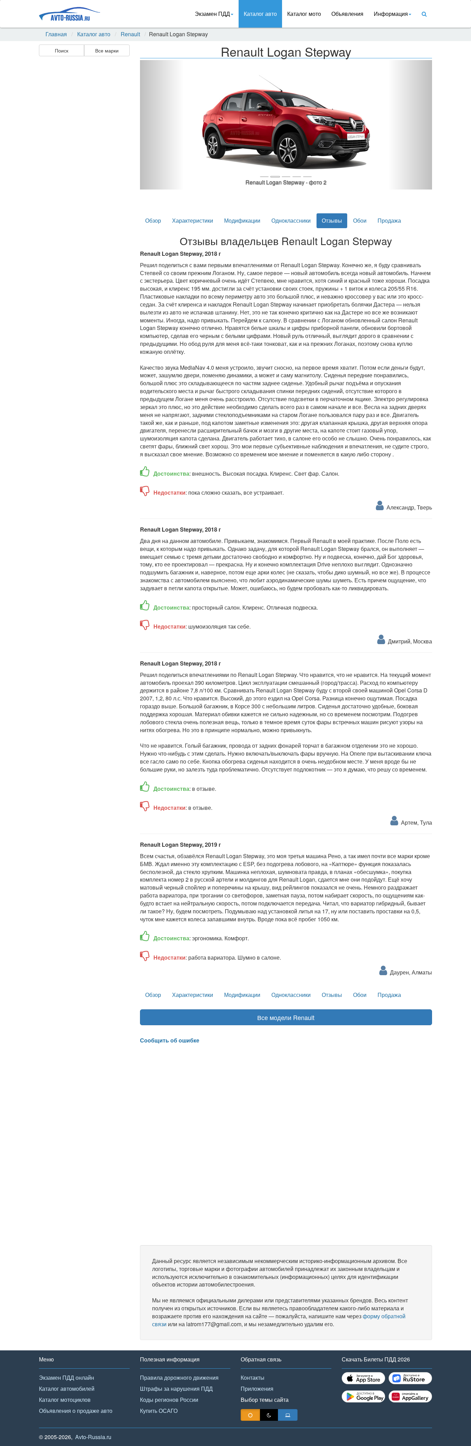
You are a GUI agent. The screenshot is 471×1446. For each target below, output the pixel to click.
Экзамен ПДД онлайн (66, 1377)
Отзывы (332, 220)
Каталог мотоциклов (65, 1400)
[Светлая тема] (250, 1415)
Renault (130, 34)
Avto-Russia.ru (93, 1437)
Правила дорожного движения (179, 1377)
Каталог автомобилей (66, 1388)
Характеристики (192, 220)
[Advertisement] (84, 167)
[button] (162, 125)
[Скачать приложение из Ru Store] (410, 1378)
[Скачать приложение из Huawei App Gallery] (410, 1396)
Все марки (107, 50)
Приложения (257, 1388)
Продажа (389, 220)
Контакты (252, 1377)
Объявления (347, 14)
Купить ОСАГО (159, 1411)
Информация (391, 14)
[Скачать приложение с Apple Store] (363, 1378)
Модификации (242, 220)
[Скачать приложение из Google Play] (363, 1396)
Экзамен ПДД (212, 14)
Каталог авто (260, 14)
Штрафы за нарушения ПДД (176, 1388)
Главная (56, 34)
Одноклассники (291, 220)
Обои (360, 220)
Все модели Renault (285, 1017)
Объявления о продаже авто (75, 1411)
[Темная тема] (269, 1415)
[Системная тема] (288, 1415)
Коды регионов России (169, 1400)
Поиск (61, 50)
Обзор (153, 220)
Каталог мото (304, 14)
